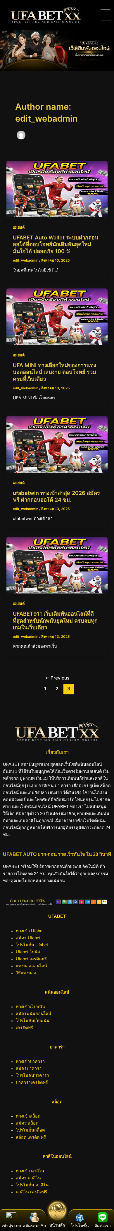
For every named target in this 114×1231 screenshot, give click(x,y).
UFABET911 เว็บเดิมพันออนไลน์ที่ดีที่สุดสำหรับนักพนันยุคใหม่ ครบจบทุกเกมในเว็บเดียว (55, 620)
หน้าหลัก (57, 1225)
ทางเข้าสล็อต (28, 1116)
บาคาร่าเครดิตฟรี (32, 1082)
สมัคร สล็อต (27, 1123)
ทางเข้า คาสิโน (30, 1171)
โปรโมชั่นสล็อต (30, 1130)
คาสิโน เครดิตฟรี (31, 1192)
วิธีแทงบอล (26, 973)
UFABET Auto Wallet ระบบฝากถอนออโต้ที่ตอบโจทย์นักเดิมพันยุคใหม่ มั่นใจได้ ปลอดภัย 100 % (55, 244)
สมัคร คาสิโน (28, 1178)
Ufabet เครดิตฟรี (31, 959)
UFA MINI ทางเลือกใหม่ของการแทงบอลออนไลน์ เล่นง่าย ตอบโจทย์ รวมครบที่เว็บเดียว (54, 372)
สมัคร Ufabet (28, 938)
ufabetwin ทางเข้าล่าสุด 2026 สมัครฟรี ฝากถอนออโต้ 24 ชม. (56, 496)
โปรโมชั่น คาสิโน (32, 1185)
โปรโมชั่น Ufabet (32, 945)
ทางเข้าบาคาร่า (30, 1061)
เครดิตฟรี (24, 1027)
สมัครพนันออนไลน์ (33, 1013)
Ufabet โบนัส (28, 952)
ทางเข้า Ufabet (30, 931)
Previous (57, 678)
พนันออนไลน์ (57, 992)
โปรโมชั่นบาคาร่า (32, 1075)
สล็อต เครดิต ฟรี (31, 1137)
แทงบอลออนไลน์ (31, 966)
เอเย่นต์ (19, 227)
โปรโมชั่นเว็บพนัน (32, 1020)
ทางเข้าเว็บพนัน (30, 1006)
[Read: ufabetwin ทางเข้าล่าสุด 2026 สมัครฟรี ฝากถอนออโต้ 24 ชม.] (56, 444)
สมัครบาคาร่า (29, 1068)
